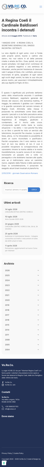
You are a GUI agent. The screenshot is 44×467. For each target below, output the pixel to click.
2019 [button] (7, 305)
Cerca (34, 190)
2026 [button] (7, 270)
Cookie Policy (18, 453)
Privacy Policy (7, 453)
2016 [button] (7, 320)
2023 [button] (7, 285)
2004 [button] (7, 349)
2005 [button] (7, 345)
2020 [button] (7, 300)
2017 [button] (7, 315)
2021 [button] (7, 295)
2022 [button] (7, 290)
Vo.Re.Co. (8, 382)
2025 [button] (7, 275)
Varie (35, 36)
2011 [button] (7, 335)
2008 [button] (7, 340)
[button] (40, 6)
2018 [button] (7, 310)
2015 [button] (7, 325)
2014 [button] (7, 330)
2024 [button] (7, 280)
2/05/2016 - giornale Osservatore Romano (20, 173)
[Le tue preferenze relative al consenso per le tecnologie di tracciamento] (4, 463)
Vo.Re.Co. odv (10, 385)
